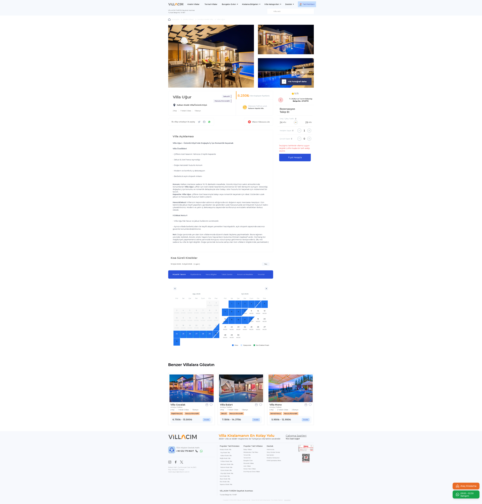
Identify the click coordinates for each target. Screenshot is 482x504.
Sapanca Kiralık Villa (226, 484)
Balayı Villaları (248, 449)
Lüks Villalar (247, 466)
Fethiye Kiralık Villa (226, 461)
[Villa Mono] (290, 388)
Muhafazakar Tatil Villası (251, 452)
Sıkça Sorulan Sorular (273, 452)
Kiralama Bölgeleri (250, 4)
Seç (265, 264)
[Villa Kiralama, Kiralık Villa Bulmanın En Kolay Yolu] (175, 4)
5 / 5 (296, 93)
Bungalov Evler (248, 460)
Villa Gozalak (177, 404)
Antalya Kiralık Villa (225, 449)
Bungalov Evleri (229, 4)
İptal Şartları (270, 455)
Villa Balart (226, 404)
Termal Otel (247, 458)
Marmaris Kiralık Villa (227, 464)
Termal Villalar (210, 4)
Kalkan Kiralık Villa (226, 455)
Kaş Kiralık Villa (225, 452)
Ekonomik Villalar (249, 463)
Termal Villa (247, 455)
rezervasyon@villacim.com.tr (179, 472)
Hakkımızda (270, 449)
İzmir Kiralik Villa (225, 476)
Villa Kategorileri (271, 4)
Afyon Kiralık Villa (225, 479)
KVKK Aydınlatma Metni (274, 460)
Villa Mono (275, 404)
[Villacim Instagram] (169, 462)
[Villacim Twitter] (181, 462)
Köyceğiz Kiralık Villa (227, 473)
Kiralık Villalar (193, 4)
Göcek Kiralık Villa (226, 470)
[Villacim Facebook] (175, 462)
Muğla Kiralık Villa (225, 458)
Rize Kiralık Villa (224, 481)
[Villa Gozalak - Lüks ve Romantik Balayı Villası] (191, 388)
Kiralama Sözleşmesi (273, 458)
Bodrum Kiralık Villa (226, 467)
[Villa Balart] (241, 388)
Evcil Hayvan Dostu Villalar (252, 471)
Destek (288, 4)
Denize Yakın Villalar (250, 469)
